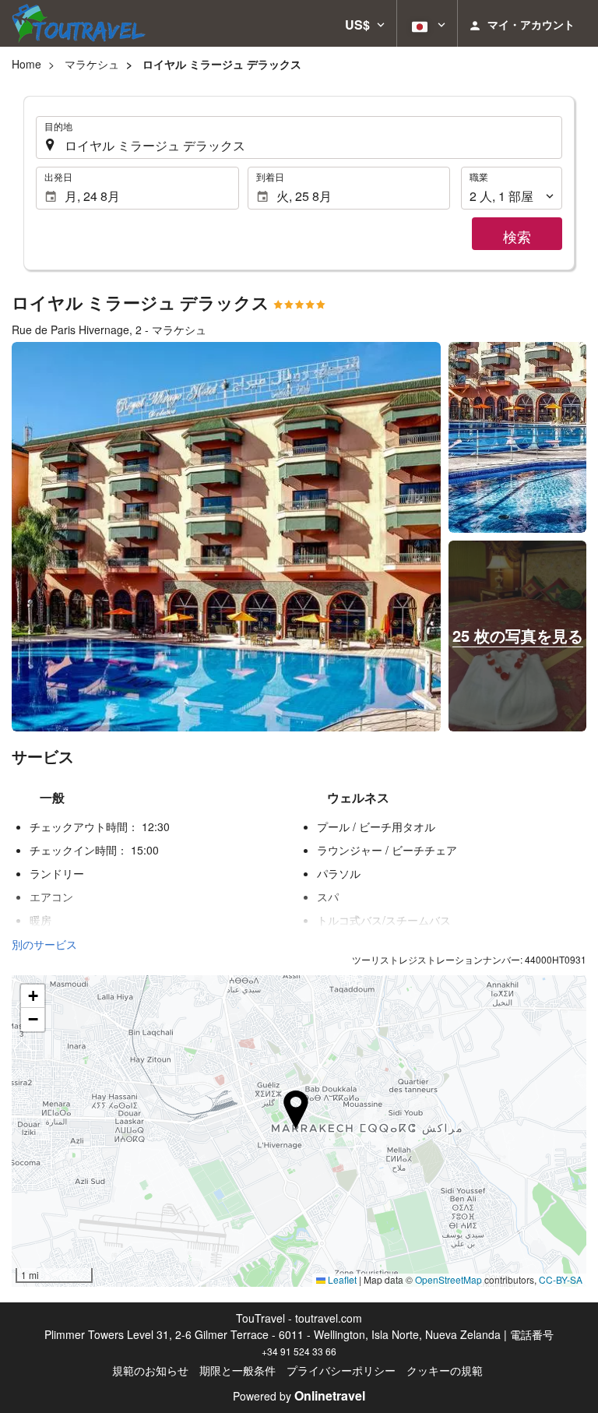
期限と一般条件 (237, 1370)
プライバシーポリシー (341, 1370)
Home (26, 64)
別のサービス (44, 944)
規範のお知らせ (150, 1370)
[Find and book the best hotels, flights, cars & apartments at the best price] (79, 23)
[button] (364, 23)
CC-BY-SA (560, 1279)
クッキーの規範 (444, 1370)
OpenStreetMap (448, 1279)
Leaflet (341, 1279)
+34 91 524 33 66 (299, 1351)
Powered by (299, 1396)
